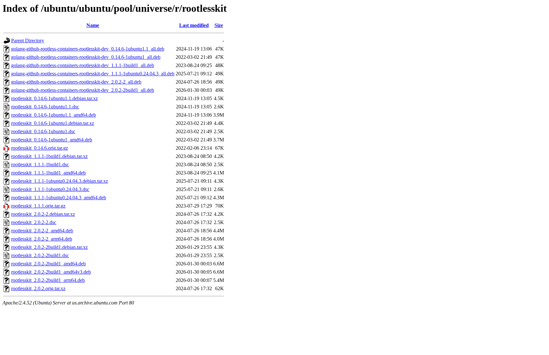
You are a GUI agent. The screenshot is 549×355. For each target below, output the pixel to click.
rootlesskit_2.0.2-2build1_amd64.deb (48, 263)
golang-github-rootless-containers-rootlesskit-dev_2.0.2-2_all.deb (76, 82)
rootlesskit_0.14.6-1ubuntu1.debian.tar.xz (52, 123)
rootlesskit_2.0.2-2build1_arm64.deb (48, 280)
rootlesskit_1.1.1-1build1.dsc (40, 164)
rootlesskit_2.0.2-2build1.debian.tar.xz (49, 247)
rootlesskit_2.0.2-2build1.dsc (40, 255)
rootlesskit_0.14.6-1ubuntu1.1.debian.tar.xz (54, 98)
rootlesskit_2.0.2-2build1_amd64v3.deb (51, 272)
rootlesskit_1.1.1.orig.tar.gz (38, 205)
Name (92, 25)
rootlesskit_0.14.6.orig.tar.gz (39, 148)
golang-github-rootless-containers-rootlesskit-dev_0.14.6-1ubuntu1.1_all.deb (87, 48)
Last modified (194, 25)
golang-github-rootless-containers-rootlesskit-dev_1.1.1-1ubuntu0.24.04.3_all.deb (92, 73)
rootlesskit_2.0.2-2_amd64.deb (42, 230)
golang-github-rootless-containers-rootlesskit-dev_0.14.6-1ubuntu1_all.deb (85, 57)
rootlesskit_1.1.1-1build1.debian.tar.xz (49, 156)
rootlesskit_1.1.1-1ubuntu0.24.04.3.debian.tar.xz (59, 181)
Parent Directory (27, 40)
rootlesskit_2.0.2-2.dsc (33, 222)
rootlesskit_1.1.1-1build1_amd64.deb (48, 172)
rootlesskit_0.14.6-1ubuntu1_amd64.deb (51, 139)
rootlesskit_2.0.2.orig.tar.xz (38, 288)
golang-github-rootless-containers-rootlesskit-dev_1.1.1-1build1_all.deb (82, 65)
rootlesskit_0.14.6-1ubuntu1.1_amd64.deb (53, 115)
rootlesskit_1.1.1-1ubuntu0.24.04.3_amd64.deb (58, 197)
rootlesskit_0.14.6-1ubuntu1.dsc (43, 131)
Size (218, 25)
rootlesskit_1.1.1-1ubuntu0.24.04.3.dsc (50, 189)
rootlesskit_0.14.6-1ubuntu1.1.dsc (45, 106)
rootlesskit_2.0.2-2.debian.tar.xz (43, 214)
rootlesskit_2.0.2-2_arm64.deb (41, 239)
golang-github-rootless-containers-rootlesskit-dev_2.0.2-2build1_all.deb (82, 90)
